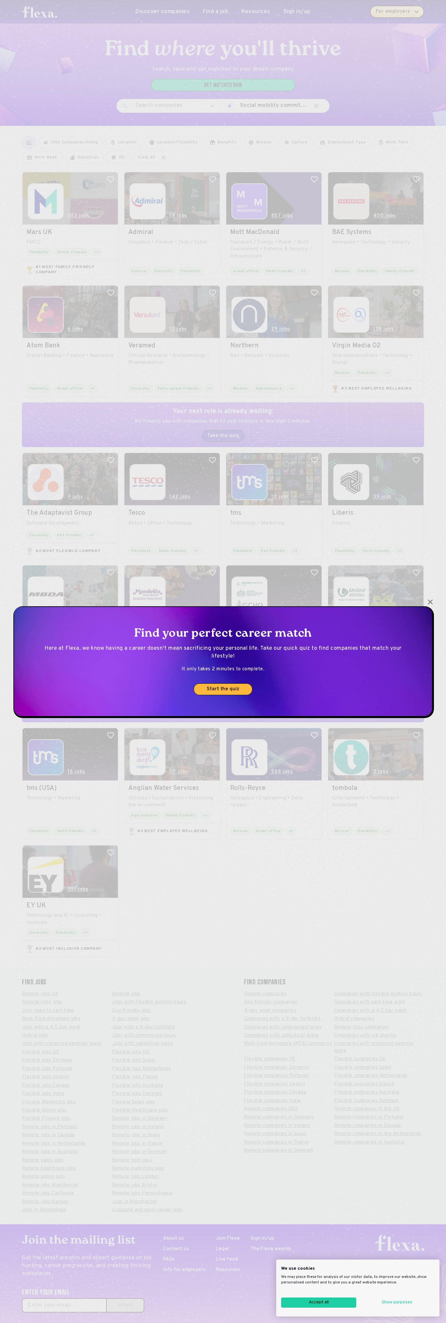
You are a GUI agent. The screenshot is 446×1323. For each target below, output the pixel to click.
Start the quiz (223, 689)
